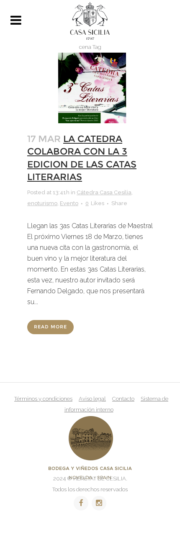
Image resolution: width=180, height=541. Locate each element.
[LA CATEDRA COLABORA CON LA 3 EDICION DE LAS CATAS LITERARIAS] (90, 88)
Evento (69, 203)
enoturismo (42, 203)
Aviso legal (92, 399)
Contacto (123, 399)
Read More (50, 327)
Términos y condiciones (43, 399)
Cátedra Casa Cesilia (104, 192)
